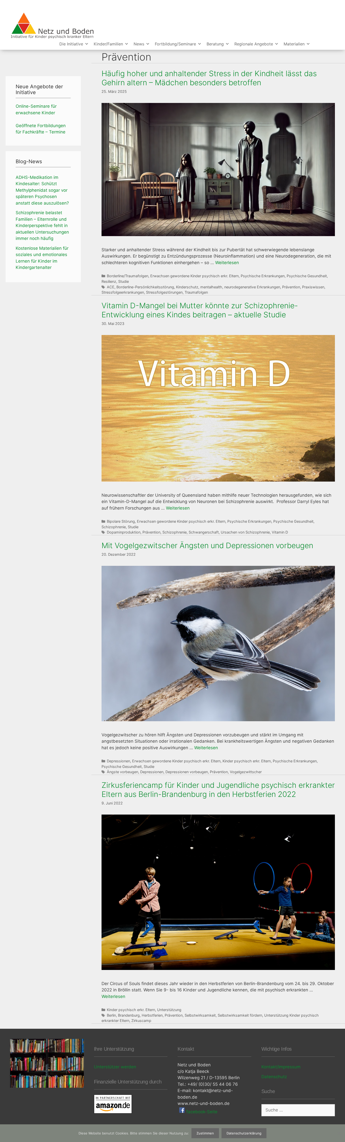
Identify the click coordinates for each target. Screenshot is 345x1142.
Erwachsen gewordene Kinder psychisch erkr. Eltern (194, 276)
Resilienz (109, 281)
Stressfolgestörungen (164, 292)
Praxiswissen (313, 287)
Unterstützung (169, 1010)
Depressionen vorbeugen (186, 772)
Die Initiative (71, 43)
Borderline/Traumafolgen (127, 276)
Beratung (215, 43)
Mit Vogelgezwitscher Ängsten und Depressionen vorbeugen (207, 545)
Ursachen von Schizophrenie (245, 532)
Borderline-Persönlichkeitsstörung (145, 287)
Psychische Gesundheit (307, 276)
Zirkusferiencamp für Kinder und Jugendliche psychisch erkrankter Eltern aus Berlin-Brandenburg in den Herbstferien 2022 (218, 790)
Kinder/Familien (108, 43)
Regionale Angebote (253, 43)
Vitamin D (280, 532)
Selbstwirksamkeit (200, 1015)
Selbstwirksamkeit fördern (240, 1015)
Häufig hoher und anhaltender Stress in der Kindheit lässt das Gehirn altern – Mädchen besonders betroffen (209, 78)
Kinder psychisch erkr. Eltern (247, 761)
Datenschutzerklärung (244, 1133)
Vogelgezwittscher (246, 772)
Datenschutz (274, 1076)
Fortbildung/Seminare (175, 43)
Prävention (291, 287)
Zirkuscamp (141, 1020)
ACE (110, 287)
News (139, 43)
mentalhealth (211, 287)
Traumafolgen (196, 292)
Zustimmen (205, 1133)
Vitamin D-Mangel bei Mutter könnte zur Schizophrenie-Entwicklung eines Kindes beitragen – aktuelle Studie (200, 310)
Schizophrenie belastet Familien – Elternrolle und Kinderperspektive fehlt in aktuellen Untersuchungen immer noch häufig (42, 225)
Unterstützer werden (115, 1066)
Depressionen (118, 761)
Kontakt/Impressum (281, 1066)
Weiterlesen (227, 262)
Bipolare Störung (121, 521)
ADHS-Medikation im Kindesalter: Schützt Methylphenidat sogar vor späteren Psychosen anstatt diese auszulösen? (42, 190)
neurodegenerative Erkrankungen (252, 287)
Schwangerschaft (204, 532)
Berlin (111, 1015)
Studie (123, 281)
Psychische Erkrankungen (263, 276)
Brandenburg (129, 1015)
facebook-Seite (201, 1111)
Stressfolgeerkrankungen (123, 292)
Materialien (294, 43)
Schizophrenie (114, 527)
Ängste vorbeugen (122, 772)
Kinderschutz (187, 287)
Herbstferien (152, 1015)
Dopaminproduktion (123, 532)
